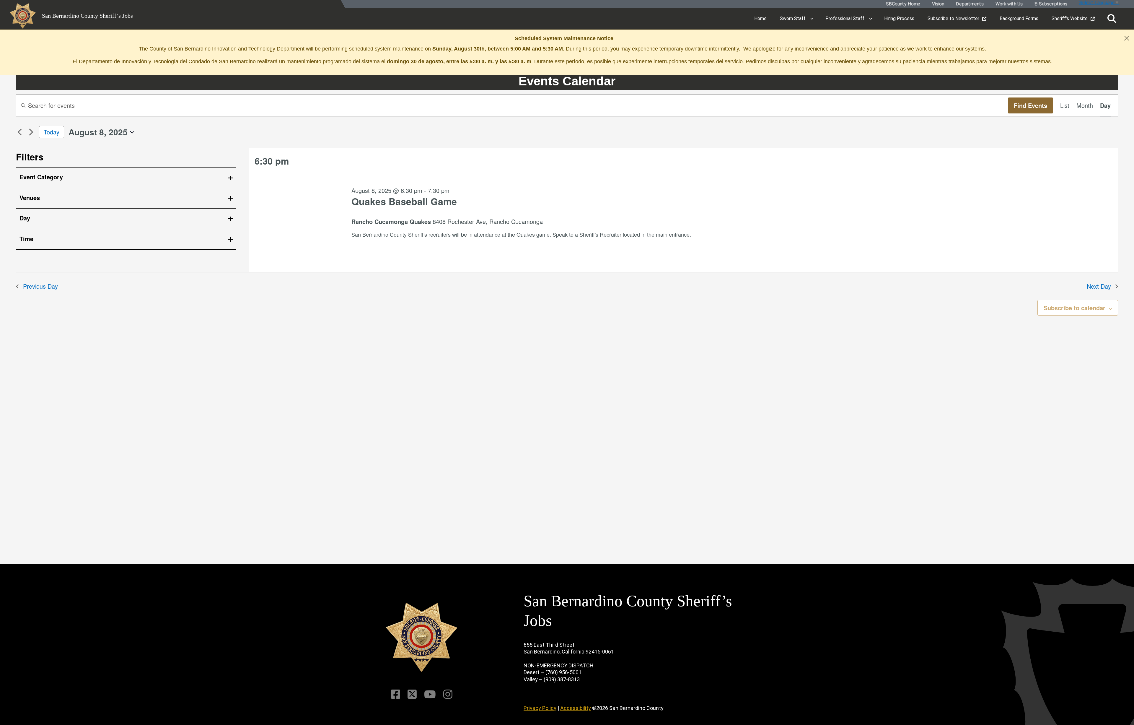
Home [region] (760, 18)
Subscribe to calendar (1074, 307)
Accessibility (575, 708)
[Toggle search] (1111, 18)
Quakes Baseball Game (404, 201)
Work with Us (1008, 3)
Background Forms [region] (1019, 18)
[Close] (1127, 38)
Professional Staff (844, 18)
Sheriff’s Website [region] (1070, 18)
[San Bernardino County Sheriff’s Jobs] (421, 637)
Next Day (1099, 286)
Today (51, 132)
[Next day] (31, 132)
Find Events (1030, 105)
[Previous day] (19, 132)
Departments (969, 3)
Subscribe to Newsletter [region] (953, 18)
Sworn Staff (793, 18)
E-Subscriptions (1050, 3)
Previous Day (40, 286)
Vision (938, 3)
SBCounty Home (903, 3)
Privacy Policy (540, 708)
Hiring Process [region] (899, 18)
